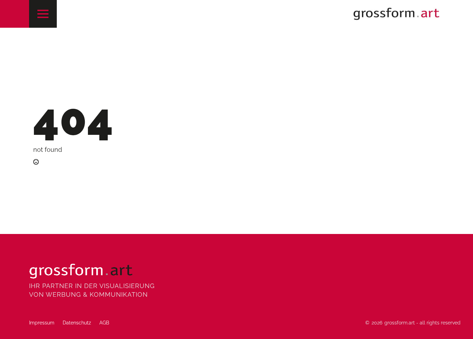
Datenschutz (77, 322)
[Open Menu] (42, 13)
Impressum (41, 322)
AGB (104, 322)
